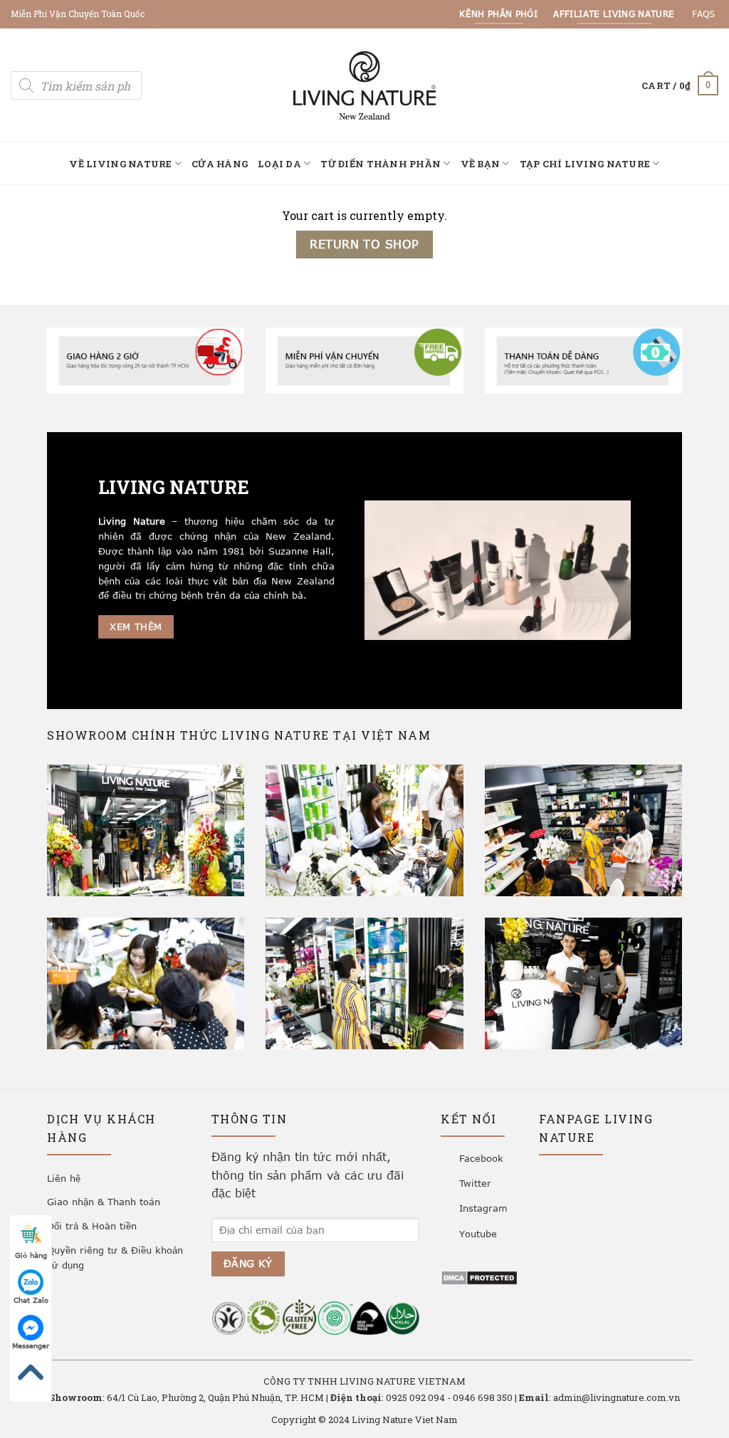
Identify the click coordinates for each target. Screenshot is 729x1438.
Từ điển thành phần (380, 163)
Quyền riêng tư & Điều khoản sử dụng (115, 1257)
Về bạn (480, 163)
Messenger (30, 1345)
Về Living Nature (120, 163)
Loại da (279, 163)
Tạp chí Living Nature (585, 163)
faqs (703, 14)
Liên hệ (63, 1178)
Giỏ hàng (31, 1255)
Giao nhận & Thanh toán (103, 1201)
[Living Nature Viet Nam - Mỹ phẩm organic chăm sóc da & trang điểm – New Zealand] (364, 85)
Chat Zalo (31, 1300)
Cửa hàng (220, 163)
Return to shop (364, 244)
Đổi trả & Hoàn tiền (92, 1226)
